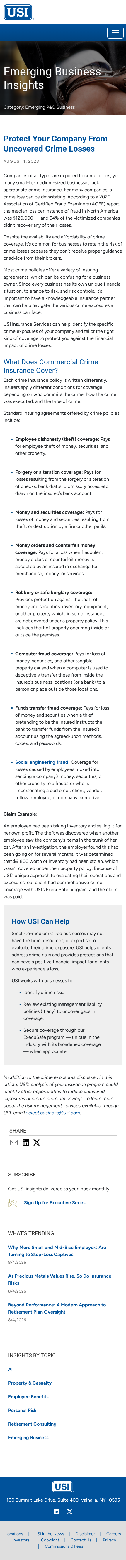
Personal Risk (22, 1410)
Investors (21, 1540)
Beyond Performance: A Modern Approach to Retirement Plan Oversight (57, 1309)
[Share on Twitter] (36, 1143)
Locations (14, 1534)
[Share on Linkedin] (26, 1143)
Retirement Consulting (32, 1424)
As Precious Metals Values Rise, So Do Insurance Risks (59, 1280)
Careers (113, 1534)
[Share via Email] (15, 1143)
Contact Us (81, 1540)
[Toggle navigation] (115, 33)
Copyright (50, 1540)
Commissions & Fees (64, 1546)
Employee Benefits (28, 1397)
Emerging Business (28, 1438)
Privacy (109, 1540)
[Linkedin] (56, 1512)
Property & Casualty (30, 1383)
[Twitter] (69, 1512)
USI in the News (49, 1534)
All (11, 1370)
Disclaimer (85, 1534)
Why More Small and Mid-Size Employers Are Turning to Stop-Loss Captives (57, 1251)
